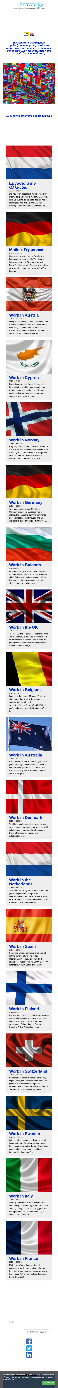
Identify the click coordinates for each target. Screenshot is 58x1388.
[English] (32, 34)
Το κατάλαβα (48, 1383)
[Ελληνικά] (26, 34)
